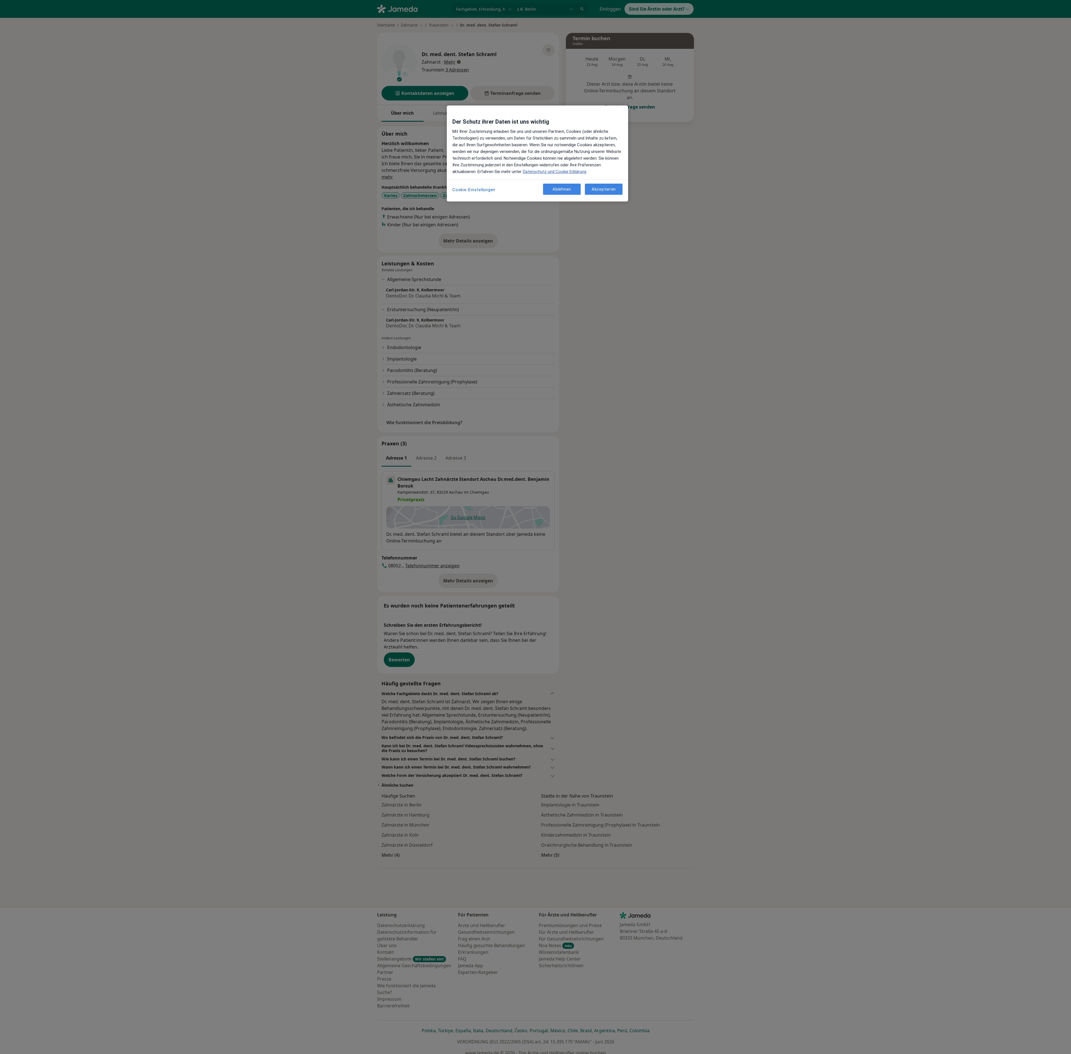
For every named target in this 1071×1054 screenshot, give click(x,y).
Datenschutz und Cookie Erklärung (554, 171)
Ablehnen (562, 188)
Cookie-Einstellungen (473, 189)
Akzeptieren (604, 188)
